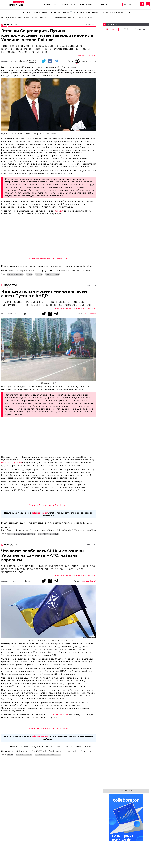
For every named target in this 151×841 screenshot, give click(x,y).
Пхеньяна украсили (11, 463)
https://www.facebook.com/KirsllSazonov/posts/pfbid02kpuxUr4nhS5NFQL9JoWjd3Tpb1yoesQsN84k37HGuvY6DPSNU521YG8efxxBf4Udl (62, 530)
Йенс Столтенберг (58, 715)
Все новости (91, 24)
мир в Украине (52, 274)
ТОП (126, 29)
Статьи (35, 12)
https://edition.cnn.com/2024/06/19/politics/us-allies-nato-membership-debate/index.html (51, 751)
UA (130, 4)
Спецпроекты (116, 12)
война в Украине (15, 274)
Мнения (52, 12)
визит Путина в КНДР (48, 534)
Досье (82, 12)
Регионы (104, 12)
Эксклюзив (140, 29)
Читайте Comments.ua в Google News (48, 259)
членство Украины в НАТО (47, 755)
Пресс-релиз (63, 12)
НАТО (10, 755)
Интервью (43, 12)
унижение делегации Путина (21, 534)
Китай (29, 274)
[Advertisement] (48, 238)
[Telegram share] (56, 61)
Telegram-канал (40, 513)
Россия (38, 274)
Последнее (111, 29)
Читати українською (87, 55)
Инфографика (92, 12)
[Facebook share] (50, 61)
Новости (27, 12)
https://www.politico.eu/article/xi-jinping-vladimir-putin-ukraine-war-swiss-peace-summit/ (51, 271)
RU (125, 4)
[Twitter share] (44, 61)
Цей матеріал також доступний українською (75, 308)
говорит (59, 211)
